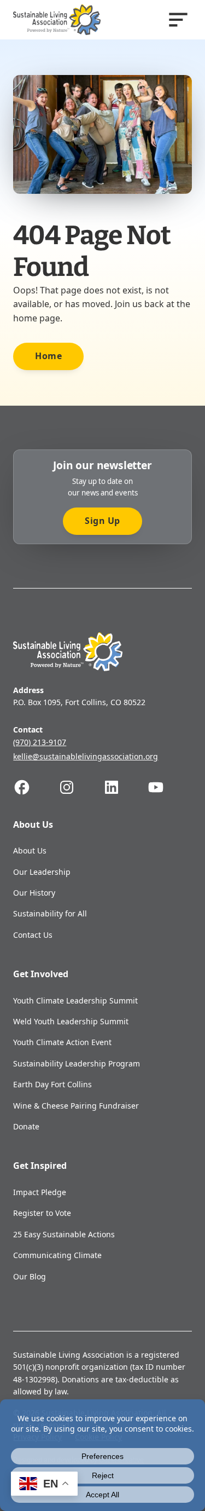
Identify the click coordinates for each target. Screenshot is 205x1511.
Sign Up (102, 521)
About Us (29, 850)
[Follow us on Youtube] (169, 787)
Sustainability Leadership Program (76, 1063)
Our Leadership (42, 872)
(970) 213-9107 (39, 742)
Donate (26, 1126)
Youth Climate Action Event (62, 1042)
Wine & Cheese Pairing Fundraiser (76, 1105)
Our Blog (29, 1276)
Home (48, 356)
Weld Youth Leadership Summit (70, 1021)
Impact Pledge (39, 1192)
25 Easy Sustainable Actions (64, 1234)
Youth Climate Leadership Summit (75, 1000)
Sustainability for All (50, 913)
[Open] (178, 19)
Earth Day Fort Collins (52, 1084)
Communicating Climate (57, 1255)
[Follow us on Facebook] (35, 787)
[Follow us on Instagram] (80, 787)
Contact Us (32, 935)
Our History (34, 892)
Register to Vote (42, 1213)
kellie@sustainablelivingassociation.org (85, 756)
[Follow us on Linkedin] (125, 787)
